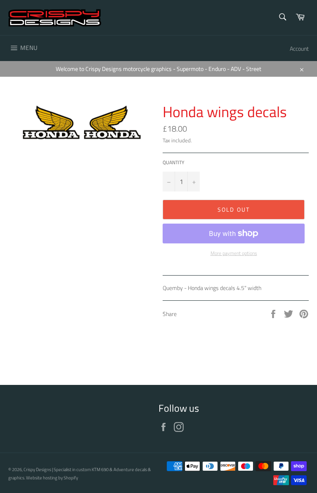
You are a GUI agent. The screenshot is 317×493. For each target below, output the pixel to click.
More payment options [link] (234, 253)
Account (299, 48)
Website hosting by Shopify (52, 477)
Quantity (173, 162)
